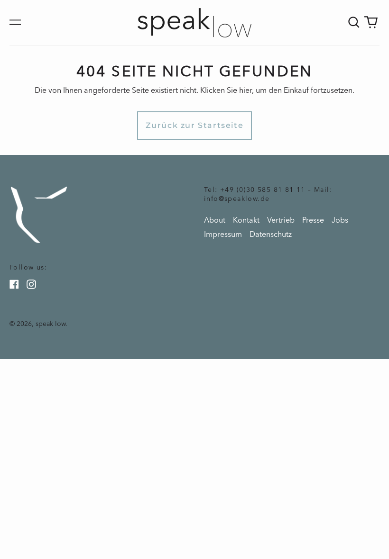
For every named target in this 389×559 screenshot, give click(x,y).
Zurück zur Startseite (195, 125)
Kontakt (246, 220)
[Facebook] (14, 284)
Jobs (340, 220)
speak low (50, 324)
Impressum (223, 234)
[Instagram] (31, 284)
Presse (313, 220)
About (214, 220)
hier (245, 90)
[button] (353, 22)
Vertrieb (281, 220)
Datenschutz (271, 234)
